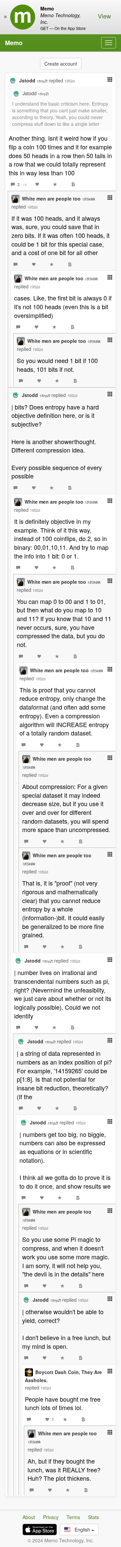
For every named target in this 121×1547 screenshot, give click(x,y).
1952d (70, 80)
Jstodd (33, 80)
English (81, 1529)
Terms (73, 1517)
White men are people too (58, 198)
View (104, 15)
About (29, 1517)
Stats (93, 1517)
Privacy (50, 1517)
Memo (14, 42)
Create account (60, 63)
